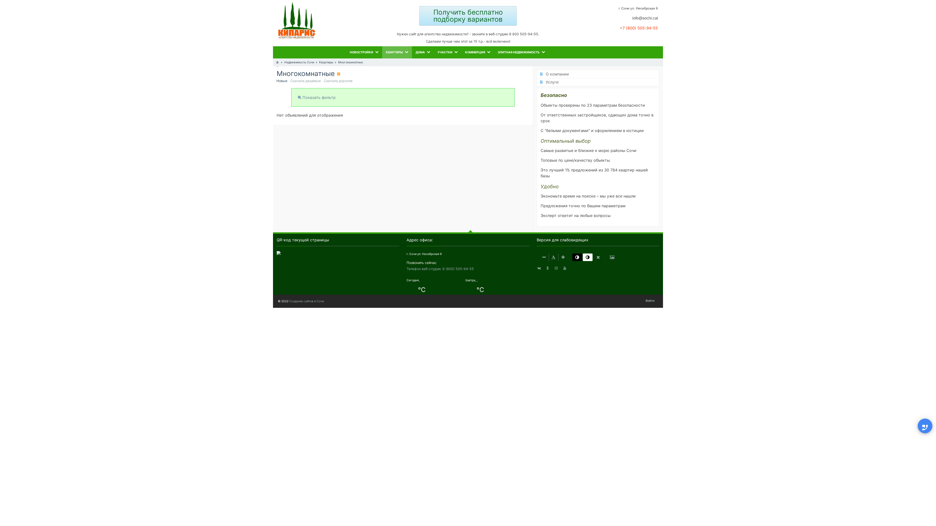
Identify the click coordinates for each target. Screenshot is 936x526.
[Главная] (277, 62)
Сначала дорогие (338, 81)
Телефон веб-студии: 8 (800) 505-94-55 (440, 269)
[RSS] (339, 74)
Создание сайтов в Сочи (306, 301)
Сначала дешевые (305, 81)
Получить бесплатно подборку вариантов (468, 15)
